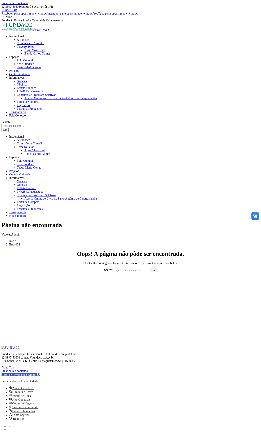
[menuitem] (16, 36)
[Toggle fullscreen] (10, 426)
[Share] (6, 426)
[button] (21, 374)
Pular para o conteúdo (15, 3)
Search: (108, 269)
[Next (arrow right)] (6, 429)
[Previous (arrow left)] (3, 429)
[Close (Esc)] (3, 426)
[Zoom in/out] (14, 426)
